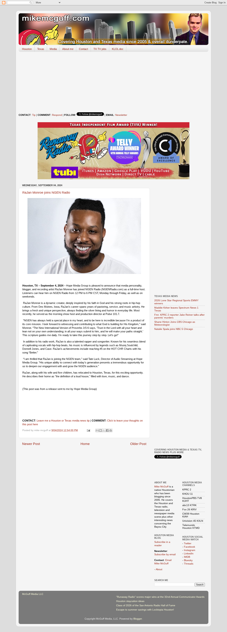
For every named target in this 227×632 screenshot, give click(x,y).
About (159, 569)
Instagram (189, 550)
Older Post (138, 444)
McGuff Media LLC (32, 594)
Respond (57, 115)
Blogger (137, 618)
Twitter (187, 543)
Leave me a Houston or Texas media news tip (63, 420)
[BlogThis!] (100, 430)
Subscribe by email (165, 554)
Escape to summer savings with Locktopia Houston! (145, 609)
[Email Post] (88, 430)
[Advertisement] (113, 82)
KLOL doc (117, 48)
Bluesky (188, 560)
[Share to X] (104, 430)
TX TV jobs (99, 48)
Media (53, 48)
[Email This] (97, 430)
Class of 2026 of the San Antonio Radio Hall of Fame (145, 605)
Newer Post (31, 444)
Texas (40, 48)
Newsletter (121, 115)
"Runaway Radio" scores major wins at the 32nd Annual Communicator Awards (160, 597)
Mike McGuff (161, 486)
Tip (33, 115)
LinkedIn (188, 553)
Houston (27, 48)
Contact (83, 48)
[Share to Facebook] (107, 430)
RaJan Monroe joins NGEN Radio (46, 192)
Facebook (189, 546)
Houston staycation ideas (130, 601)
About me (67, 48)
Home (85, 444)
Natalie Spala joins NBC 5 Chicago (173, 329)
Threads (188, 563)
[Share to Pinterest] (110, 430)
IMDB (187, 557)
